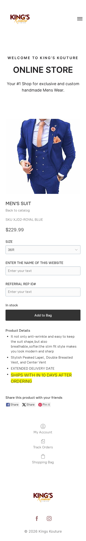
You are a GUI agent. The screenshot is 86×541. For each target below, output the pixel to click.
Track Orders (43, 447)
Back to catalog (18, 210)
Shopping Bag (43, 462)
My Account (43, 432)
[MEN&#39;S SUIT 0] (43, 156)
